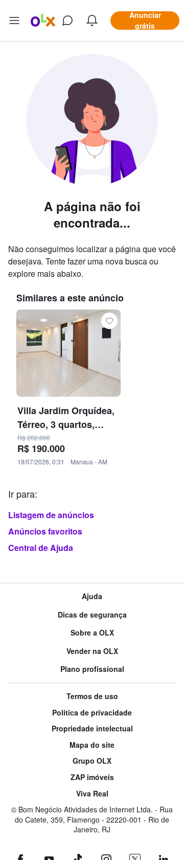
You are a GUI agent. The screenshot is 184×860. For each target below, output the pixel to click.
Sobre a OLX (92, 633)
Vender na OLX (92, 651)
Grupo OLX (92, 761)
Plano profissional (92, 669)
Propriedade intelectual (92, 728)
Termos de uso (92, 696)
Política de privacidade (92, 713)
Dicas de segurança (92, 615)
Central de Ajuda (40, 548)
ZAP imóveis (92, 777)
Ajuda (92, 596)
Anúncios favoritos (45, 531)
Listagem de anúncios (51, 515)
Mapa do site (92, 745)
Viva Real (92, 793)
